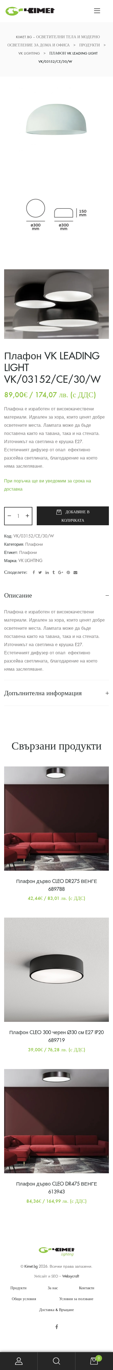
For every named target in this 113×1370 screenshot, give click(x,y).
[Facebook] (56, 1327)
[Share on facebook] (34, 572)
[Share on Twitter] (40, 572)
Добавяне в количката (75, 516)
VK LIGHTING (30, 561)
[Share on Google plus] (60, 572)
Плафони (34, 544)
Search (56, 1361)
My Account (19, 1361)
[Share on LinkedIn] (47, 572)
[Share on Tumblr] (53, 572)
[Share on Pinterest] (68, 572)
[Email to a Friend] (75, 572)
